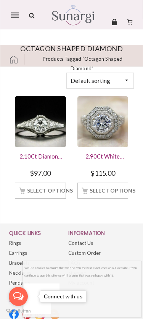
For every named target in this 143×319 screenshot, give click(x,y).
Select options (46, 190)
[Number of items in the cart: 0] (130, 21)
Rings (15, 243)
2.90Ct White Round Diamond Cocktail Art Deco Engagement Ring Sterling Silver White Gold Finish (102, 157)
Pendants (19, 283)
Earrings (18, 253)
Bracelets (19, 263)
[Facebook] (14, 314)
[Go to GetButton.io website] (18, 311)
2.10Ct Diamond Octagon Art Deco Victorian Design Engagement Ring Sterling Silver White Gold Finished (40, 157)
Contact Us (80, 243)
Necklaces (20, 273)
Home (16, 59)
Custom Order (84, 253)
